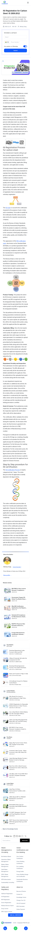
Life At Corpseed (21, 903)
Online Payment (21, 909)
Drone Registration (6, 902)
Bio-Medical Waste (6, 856)
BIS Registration (5, 899)
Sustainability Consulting (7, 882)
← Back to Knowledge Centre (9, 829)
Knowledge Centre (21, 897)
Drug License (4, 908)
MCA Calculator (21, 906)
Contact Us (19, 894)
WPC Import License (6, 911)
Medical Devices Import (7, 905)
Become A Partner (21, 891)
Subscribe (25, 840)
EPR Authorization (6, 879)
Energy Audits (20, 871)
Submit (16, 50)
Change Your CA (21, 900)
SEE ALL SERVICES (15, 915)
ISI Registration (5, 896)
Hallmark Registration (7, 893)
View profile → (7, 575)
